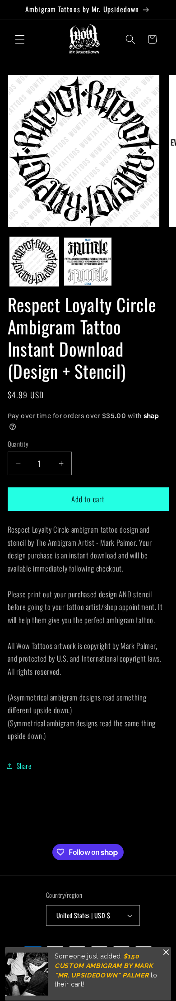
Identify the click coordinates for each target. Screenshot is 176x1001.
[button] (20, 39)
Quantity (18, 443)
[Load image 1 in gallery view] (34, 261)
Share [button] (24, 766)
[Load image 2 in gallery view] (88, 261)
